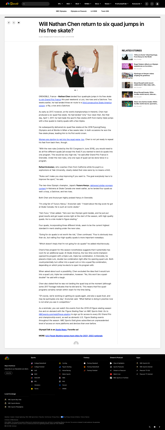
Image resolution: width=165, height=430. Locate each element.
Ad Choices (48, 417)
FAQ (27, 417)
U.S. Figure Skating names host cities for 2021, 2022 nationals (74, 336)
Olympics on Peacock (79, 11)
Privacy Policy (55, 417)
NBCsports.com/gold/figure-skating (55, 314)
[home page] (12, 4)
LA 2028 (94, 11)
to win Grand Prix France (50, 99)
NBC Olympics (61, 11)
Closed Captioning (20, 417)
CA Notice (77, 417)
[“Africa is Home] (127, 57)
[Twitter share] (14, 23)
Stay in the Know (10, 366)
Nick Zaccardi (137, 68)
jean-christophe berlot (47, 36)
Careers (12, 417)
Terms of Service (85, 417)
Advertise (7, 417)
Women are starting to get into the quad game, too (61, 139)
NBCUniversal (14, 420)
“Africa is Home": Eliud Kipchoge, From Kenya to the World (146, 56)
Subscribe (8, 373)
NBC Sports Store (33, 417)
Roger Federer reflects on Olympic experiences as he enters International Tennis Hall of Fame (146, 65)
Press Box (41, 417)
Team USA (105, 11)
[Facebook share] (9, 23)
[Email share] (19, 23)
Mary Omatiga (137, 59)
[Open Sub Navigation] (62, 3)
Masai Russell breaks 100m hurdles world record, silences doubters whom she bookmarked (146, 93)
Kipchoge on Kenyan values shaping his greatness (144, 74)
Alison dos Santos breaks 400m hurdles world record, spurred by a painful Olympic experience (145, 103)
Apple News (61, 329)
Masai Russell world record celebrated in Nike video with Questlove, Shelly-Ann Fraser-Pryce (145, 84)
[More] (147, 4)
